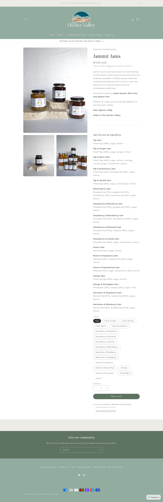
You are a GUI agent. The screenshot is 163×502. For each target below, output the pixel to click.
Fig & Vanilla (128, 321)
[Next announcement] (139, 3)
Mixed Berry (125, 373)
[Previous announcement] (24, 3)
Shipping (109, 66)
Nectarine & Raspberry (106, 357)
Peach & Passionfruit (105, 368)
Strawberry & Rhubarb (106, 337)
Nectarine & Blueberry (106, 352)
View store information (106, 411)
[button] (25, 19)
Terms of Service (115, 467)
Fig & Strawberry (119, 326)
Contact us (64, 467)
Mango (124, 368)
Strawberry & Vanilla (105, 342)
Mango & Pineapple (106, 373)
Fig (97, 321)
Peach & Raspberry (106, 363)
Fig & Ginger (110, 321)
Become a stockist (49, 467)
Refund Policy (99, 467)
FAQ (73, 467)
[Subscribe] (99, 450)
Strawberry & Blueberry (106, 331)
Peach (100, 378)
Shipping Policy (84, 467)
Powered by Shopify (51, 494)
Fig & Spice (101, 326)
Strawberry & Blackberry (107, 347)
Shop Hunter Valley (36, 494)
